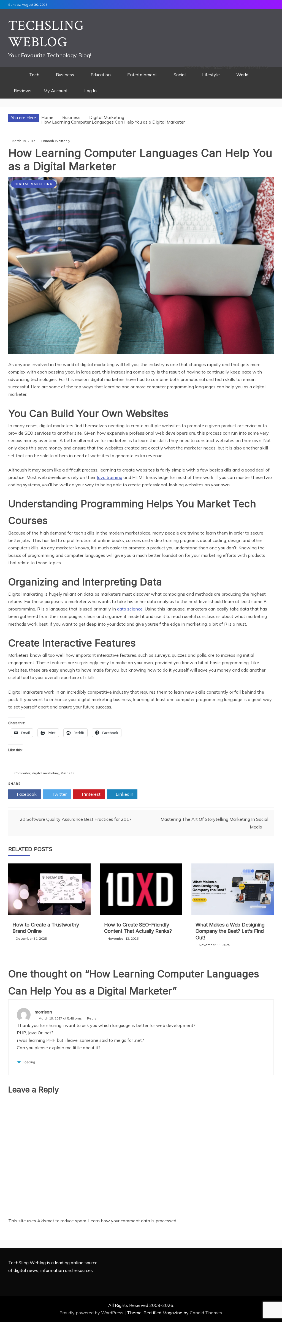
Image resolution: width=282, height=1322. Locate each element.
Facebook (26, 794)
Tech (34, 74)
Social (179, 74)
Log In (90, 90)
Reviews (22, 90)
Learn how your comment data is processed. (132, 1220)
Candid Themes (206, 1312)
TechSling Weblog (46, 34)
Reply (91, 1018)
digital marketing (45, 773)
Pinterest (91, 794)
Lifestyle (211, 74)
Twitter (59, 794)
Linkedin (124, 794)
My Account (56, 90)
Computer (22, 773)
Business (65, 74)
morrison (43, 1012)
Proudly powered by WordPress (91, 1312)
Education (101, 74)
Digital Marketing (34, 184)
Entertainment (142, 74)
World (242, 74)
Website (68, 773)
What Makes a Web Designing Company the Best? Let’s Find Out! (230, 931)
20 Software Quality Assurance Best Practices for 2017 (76, 819)
